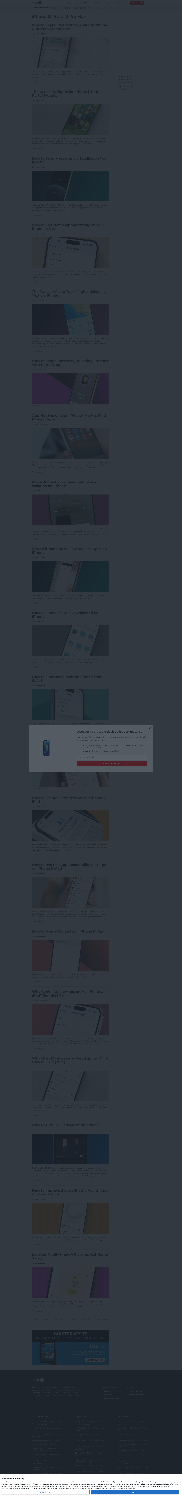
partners (12, 1482)
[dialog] (91, 1485)
